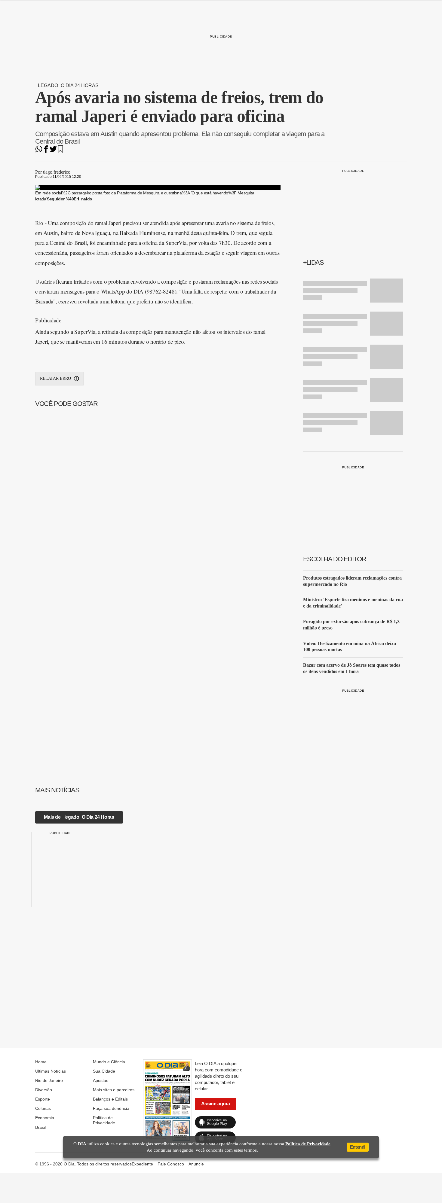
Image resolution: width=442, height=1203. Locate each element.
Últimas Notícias (50, 1071)
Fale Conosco (171, 1164)
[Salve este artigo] (60, 151)
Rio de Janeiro (49, 1080)
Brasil (40, 1127)
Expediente (142, 1164)
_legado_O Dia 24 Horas (67, 85)
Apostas (100, 1080)
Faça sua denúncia (111, 1108)
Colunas (43, 1108)
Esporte (42, 1099)
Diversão (43, 1089)
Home (41, 1061)
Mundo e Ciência (109, 1061)
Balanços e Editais (110, 1099)
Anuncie (196, 1164)
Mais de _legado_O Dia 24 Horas (79, 817)
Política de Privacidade (104, 1120)
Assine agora (215, 1103)
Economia (44, 1117)
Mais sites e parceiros (113, 1089)
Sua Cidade (104, 1071)
